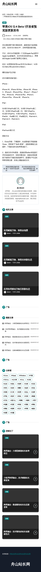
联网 (13, 408)
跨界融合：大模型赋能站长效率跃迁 (17, 323)
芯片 (19, 408)
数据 (33, 396)
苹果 (26, 39)
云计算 (15, 380)
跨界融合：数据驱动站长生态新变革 (17, 337)
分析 (26, 384)
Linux (6, 375)
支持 (26, 396)
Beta (9, 39)
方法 (6, 400)
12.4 (5, 39)
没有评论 (25, 35)
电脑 (6, 404)
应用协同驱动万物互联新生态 (17, 289)
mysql (14, 375)
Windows (23, 375)
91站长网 (13, 554)
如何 (26, 388)
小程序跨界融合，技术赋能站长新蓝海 (17, 330)
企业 (6, 384)
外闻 (7, 438)
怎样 (33, 392)
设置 (6, 413)
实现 (6, 392)
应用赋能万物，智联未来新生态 (18, 259)
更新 (22, 39)
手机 (6, 396)
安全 (33, 388)
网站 (33, 404)
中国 (31, 375)
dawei (21, 188)
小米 (13, 392)
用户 (35, 400)
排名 (19, 396)
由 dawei (8, 35)
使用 (19, 384)
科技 (19, 404)
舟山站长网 (9, 4)
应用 (4, 22)
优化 (13, 384)
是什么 (14, 400)
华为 (6, 388)
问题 (13, 413)
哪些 (19, 388)
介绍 (29, 380)
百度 (13, 404)
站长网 (18, 554)
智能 (21, 400)
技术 (13, 396)
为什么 (7, 380)
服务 (28, 400)
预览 (30, 39)
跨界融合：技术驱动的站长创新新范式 (17, 344)
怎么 (26, 392)
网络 (6, 408)
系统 (26, 404)
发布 (13, 39)
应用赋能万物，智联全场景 (16, 230)
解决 (33, 408)
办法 (33, 384)
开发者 (18, 39)
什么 (22, 380)
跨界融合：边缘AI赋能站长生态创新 (17, 350)
